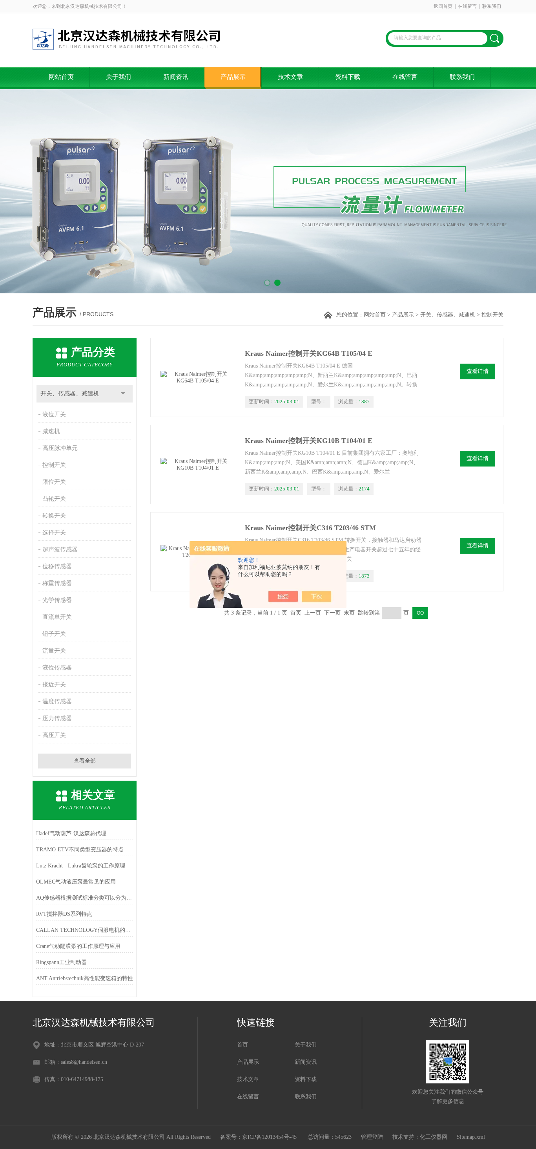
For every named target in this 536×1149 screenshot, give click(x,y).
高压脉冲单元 (60, 448)
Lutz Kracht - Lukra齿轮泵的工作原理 (80, 866)
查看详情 (478, 371)
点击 (123, 394)
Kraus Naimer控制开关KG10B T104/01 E (308, 441)
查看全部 (85, 761)
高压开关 (54, 735)
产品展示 (233, 76)
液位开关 (54, 414)
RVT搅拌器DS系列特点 (64, 914)
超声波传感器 (60, 549)
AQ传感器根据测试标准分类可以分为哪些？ (84, 898)
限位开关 (54, 482)
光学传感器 (57, 600)
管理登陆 (372, 1137)
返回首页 (443, 6)
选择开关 (54, 532)
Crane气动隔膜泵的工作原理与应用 (78, 946)
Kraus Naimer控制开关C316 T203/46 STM (310, 528)
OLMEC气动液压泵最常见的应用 (76, 882)
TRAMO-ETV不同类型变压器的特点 (80, 850)
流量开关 (54, 651)
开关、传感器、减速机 (447, 315)
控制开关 (54, 465)
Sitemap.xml (471, 1137)
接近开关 (54, 684)
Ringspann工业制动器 (61, 962)
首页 (242, 1045)
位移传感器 (57, 566)
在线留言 (467, 6)
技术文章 (290, 76)
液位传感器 (57, 667)
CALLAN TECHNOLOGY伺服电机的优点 (84, 930)
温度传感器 (57, 701)
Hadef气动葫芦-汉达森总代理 (71, 833)
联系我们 (491, 6)
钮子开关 (54, 634)
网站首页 (61, 76)
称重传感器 (57, 583)
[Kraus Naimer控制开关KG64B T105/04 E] (198, 377)
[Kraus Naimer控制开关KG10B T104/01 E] (198, 464)
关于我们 (118, 76)
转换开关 (54, 515)
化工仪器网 (433, 1137)
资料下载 (347, 76)
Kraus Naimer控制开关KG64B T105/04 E (308, 353)
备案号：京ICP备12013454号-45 (259, 1137)
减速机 (51, 431)
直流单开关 (57, 617)
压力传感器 (57, 718)
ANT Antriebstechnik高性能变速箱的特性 (84, 978)
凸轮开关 (54, 499)
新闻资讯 (175, 76)
